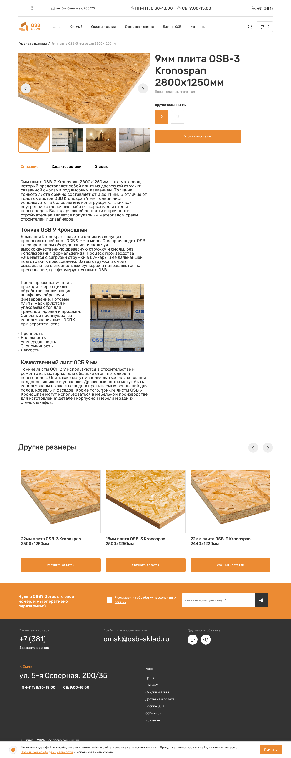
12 (177, 117)
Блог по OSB (172, 27)
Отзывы (101, 166)
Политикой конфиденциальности (47, 752)
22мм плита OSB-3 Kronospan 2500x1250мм (51, 541)
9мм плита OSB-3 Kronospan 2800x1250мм (83, 43)
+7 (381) (32, 639)
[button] (26, 88)
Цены (56, 27)
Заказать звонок (34, 647)
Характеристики (66, 166)
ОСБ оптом (154, 713)
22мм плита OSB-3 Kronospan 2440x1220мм (221, 541)
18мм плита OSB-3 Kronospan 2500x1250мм (135, 541)
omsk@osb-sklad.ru (136, 639)
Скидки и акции (103, 27)
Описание (29, 166)
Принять (270, 750)
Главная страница (32, 43)
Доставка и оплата (139, 27)
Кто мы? (76, 27)
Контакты (197, 27)
